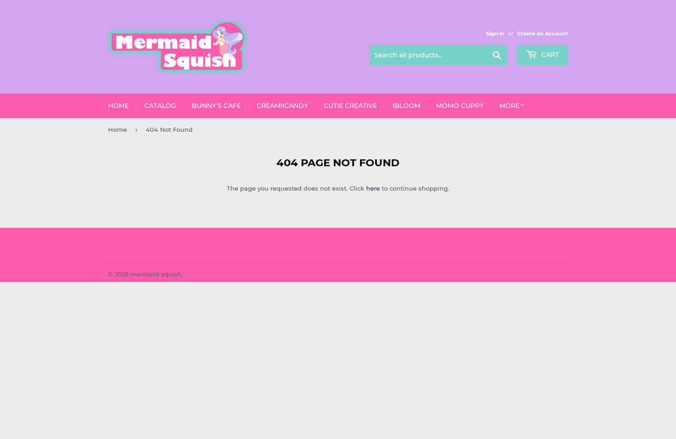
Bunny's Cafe (216, 105)
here (373, 188)
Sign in (495, 33)
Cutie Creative (350, 105)
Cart (549, 55)
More (509, 105)
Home (118, 105)
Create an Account (542, 33)
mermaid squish (156, 274)
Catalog (160, 105)
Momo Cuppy (460, 105)
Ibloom (406, 105)
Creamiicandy (282, 105)
